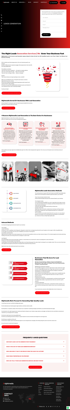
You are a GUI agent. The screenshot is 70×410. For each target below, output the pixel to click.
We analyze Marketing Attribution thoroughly (25, 128)
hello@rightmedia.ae (57, 13)
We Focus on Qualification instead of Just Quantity (58, 128)
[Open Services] (24, 2)
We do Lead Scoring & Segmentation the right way (9, 128)
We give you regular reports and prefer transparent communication (42, 129)
